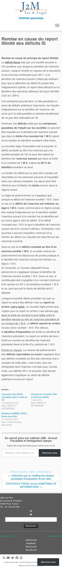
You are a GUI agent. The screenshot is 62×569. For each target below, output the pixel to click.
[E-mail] (9, 557)
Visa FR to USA (31, 546)
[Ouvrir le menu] (57, 25)
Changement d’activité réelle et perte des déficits (44, 395)
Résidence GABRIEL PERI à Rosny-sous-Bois (14, 415)
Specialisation (31, 543)
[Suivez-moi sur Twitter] (13, 557)
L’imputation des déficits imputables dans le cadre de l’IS (14, 397)
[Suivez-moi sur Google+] (22, 557)
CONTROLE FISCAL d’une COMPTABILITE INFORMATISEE (31, 485)
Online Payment (31, 540)
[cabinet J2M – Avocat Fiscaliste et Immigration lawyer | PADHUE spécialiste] (31, 8)
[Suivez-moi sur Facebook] (17, 557)
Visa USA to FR (31, 549)
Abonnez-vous (49, 452)
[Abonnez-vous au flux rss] (5, 557)
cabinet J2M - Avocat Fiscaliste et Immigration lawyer (27, 562)
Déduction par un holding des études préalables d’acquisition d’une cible (31, 477)
